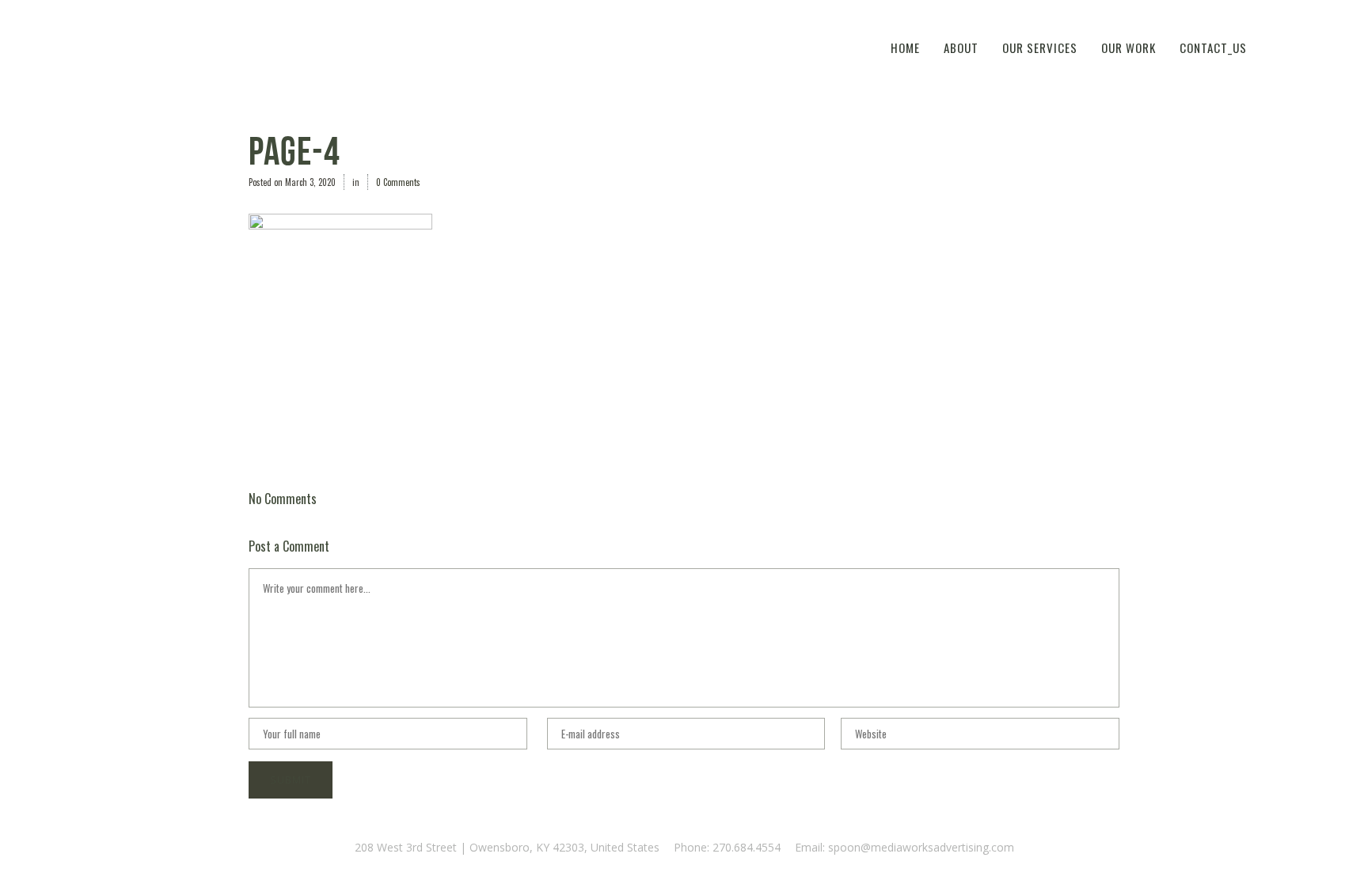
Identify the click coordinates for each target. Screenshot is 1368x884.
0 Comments (398, 182)
